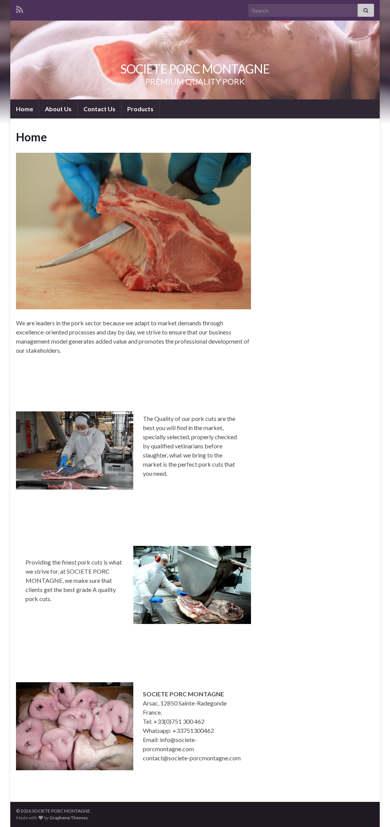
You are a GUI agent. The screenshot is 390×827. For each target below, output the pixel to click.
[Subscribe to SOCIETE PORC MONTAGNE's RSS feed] (19, 8)
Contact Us (99, 108)
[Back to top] (372, 809)
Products (140, 108)
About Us (58, 108)
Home (24, 108)
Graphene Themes (69, 818)
